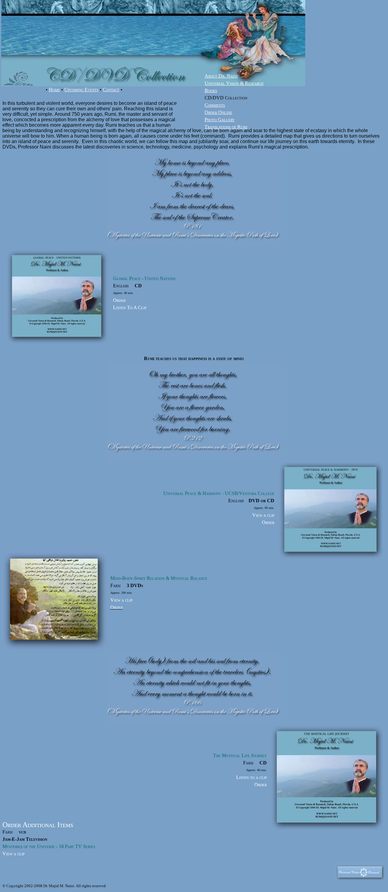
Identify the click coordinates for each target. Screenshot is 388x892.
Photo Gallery (220, 119)
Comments (215, 105)
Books (211, 90)
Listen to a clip (251, 777)
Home (54, 89)
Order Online (218, 112)
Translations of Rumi (226, 126)
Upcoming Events (81, 89)
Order (119, 300)
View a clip (263, 515)
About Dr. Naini (221, 76)
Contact (111, 89)
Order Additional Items (37, 825)
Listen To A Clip (129, 307)
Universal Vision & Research (234, 83)
